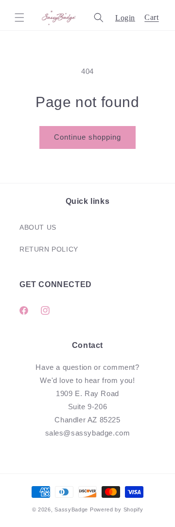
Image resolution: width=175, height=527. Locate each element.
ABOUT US (37, 227)
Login (125, 18)
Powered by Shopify (116, 509)
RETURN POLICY (48, 249)
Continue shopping (87, 137)
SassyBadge (71, 509)
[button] (19, 17)
